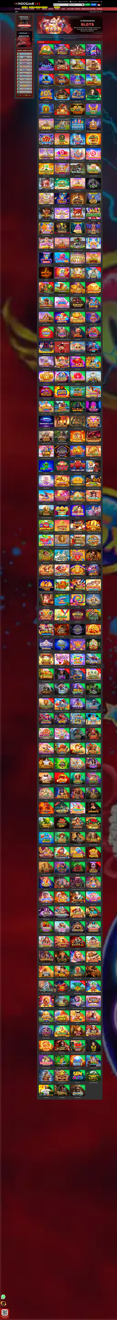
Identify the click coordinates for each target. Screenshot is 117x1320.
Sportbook (24, 9)
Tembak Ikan (85, 9)
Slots (38, 9)
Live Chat (74, 1)
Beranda (17, 9)
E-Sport (31, 9)
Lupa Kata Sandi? (94, 1)
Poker (57, 9)
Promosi (99, 9)
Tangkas (77, 9)
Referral (93, 9)
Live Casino (70, 9)
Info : (17, 12)
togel (63, 9)
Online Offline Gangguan (25, 95)
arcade (50, 9)
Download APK (64, 1)
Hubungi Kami (84, 1)
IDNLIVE (44, 9)
